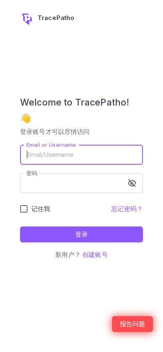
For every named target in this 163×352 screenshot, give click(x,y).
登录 (81, 234)
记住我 (40, 209)
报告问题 (132, 324)
